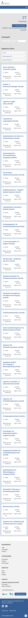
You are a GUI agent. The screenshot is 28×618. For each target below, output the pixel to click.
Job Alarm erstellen (20, 25)
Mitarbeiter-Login (20, 594)
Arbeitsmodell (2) (7, 60)
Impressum (5, 610)
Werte (3, 572)
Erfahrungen (5, 563)
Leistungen (5, 549)
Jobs (3, 547)
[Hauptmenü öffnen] (26, 7)
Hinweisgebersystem (7, 615)
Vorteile (4, 551)
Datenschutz (12, 610)
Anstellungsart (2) (7, 56)
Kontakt (4, 574)
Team (3, 571)
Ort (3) (4, 53)
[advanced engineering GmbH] (14, 3)
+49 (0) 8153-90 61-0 (7, 590)
